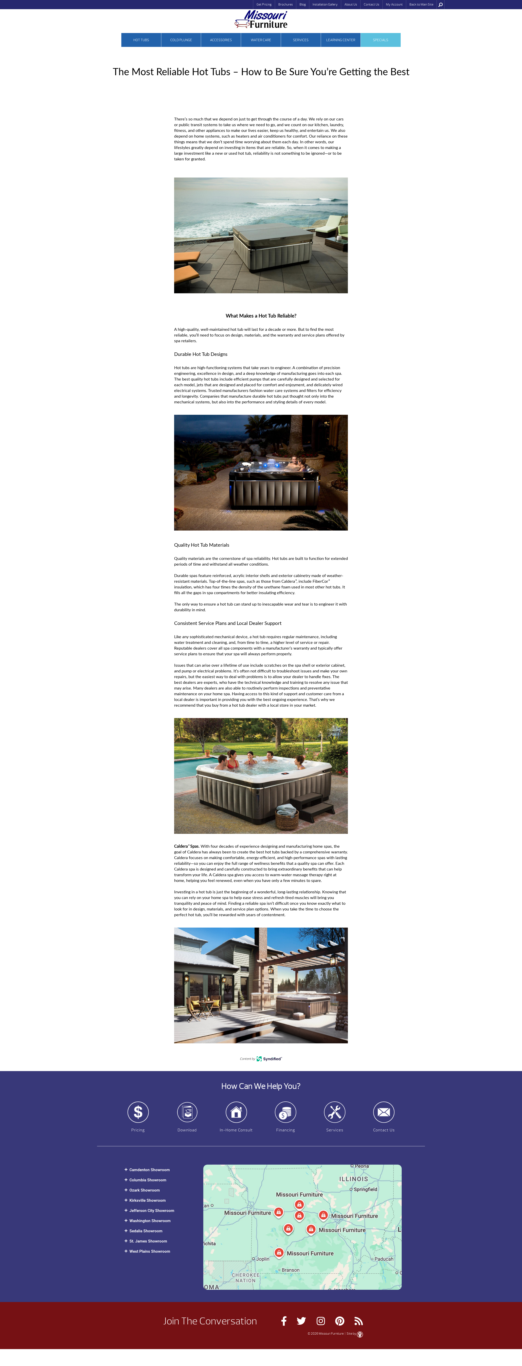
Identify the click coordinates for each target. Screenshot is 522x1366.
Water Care (261, 40)
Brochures (285, 4)
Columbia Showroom (147, 1180)
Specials (380, 40)
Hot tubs (141, 40)
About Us (350, 4)
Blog (303, 4)
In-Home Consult (236, 1130)
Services (301, 40)
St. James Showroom (148, 1241)
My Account (394, 4)
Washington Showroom (150, 1220)
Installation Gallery (325, 4)
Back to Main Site (421, 4)
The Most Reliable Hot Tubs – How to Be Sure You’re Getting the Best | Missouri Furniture (261, 19)
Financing (285, 1130)
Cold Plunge (181, 40)
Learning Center (340, 40)
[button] (160, 1170)
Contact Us (371, 4)
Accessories (221, 40)
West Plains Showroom (149, 1251)
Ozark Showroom (144, 1190)
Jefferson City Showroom (151, 1210)
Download (187, 1130)
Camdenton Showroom (149, 1169)
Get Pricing (264, 4)
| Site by (350, 1334)
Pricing (138, 1130)
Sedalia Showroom (146, 1231)
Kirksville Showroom (147, 1200)
